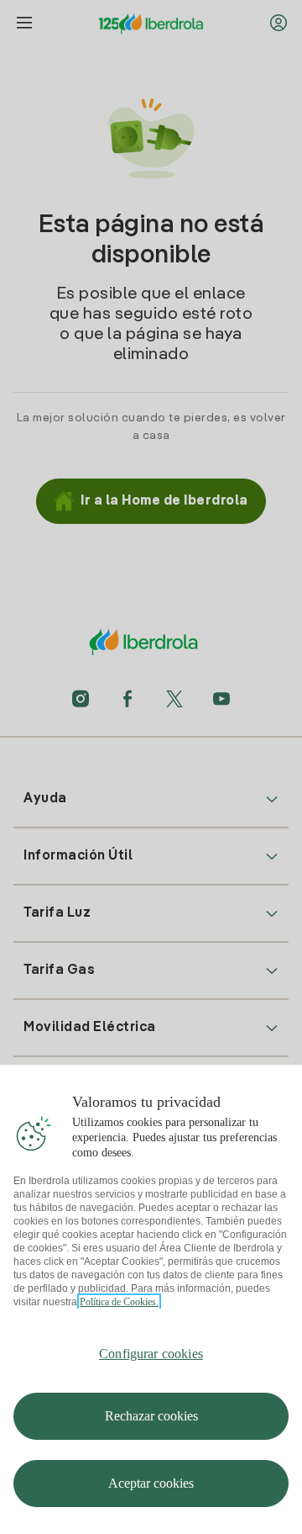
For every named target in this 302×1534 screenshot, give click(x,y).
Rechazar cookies (151, 1416)
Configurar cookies (151, 1353)
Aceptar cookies (151, 1483)
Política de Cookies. (119, 1302)
